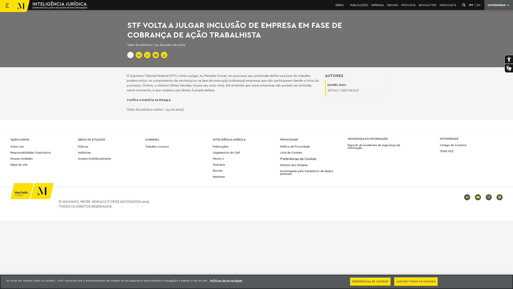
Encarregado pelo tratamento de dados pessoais (306, 172)
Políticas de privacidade (226, 280)
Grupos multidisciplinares (94, 158)
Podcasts (219, 164)
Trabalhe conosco (157, 146)
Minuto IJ (218, 158)
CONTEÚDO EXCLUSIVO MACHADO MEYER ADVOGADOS (59, 7)
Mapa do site (18, 164)
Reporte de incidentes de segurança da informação (374, 147)
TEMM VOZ (446, 151)
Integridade (449, 138)
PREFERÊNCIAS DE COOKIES (370, 281)
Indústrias (84, 152)
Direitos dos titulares (294, 165)
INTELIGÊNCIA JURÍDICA (59, 4)
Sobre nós (17, 146)
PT (471, 5)
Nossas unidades (21, 158)
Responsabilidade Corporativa (30, 152)
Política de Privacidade (295, 146)
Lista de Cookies (291, 152)
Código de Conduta (453, 145)
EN (478, 5)
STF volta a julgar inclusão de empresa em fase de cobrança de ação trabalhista (234, 29)
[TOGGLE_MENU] (7, 6)
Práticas (83, 146)
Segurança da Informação (368, 138)
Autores (334, 75)
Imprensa (219, 176)
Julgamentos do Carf (226, 152)
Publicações (220, 146)
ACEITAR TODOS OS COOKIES (415, 281)
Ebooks (218, 170)
